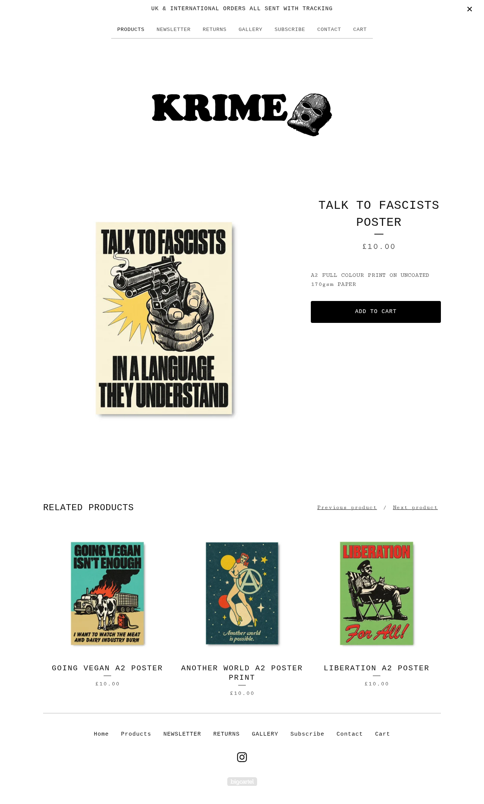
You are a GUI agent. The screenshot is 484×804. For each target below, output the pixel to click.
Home (101, 734)
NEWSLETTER (174, 29)
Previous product (347, 508)
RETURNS (214, 29)
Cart (360, 29)
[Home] (242, 105)
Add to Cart (376, 312)
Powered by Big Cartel (242, 781)
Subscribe (290, 29)
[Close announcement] (469, 9)
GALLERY (250, 29)
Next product (415, 508)
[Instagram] (242, 757)
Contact (329, 29)
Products (130, 29)
